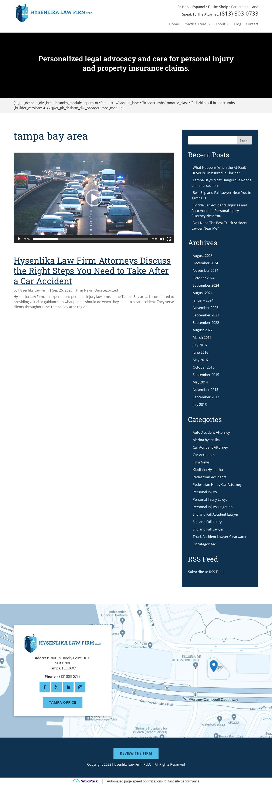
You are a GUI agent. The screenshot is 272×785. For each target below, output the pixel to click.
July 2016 (200, 345)
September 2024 (206, 285)
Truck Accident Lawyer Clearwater (220, 536)
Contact (252, 24)
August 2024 (202, 292)
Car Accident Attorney (210, 447)
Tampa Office (62, 702)
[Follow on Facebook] (45, 687)
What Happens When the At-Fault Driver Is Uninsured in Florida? (218, 170)
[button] (93, 197)
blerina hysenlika (206, 440)
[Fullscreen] (169, 239)
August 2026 (202, 255)
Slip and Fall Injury (207, 521)
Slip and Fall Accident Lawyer (215, 514)
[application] (94, 198)
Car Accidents (204, 454)
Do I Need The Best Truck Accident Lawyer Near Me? (219, 225)
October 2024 (203, 278)
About (220, 24)
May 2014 (200, 382)
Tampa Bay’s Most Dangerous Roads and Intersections (221, 183)
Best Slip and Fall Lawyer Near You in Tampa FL (221, 195)
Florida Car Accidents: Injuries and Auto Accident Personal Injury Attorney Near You (219, 210)
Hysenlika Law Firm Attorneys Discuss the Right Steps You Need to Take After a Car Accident (92, 270)
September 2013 (206, 397)
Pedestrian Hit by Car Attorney (217, 484)
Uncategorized (106, 290)
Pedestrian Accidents (210, 477)
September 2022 (206, 322)
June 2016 (200, 352)
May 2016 (200, 359)
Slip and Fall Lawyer (208, 529)
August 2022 (202, 330)
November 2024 (205, 270)
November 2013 (205, 389)
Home (174, 24)
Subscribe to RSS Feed (206, 571)
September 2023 (206, 315)
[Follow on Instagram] (80, 687)
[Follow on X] (56, 687)
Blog (237, 24)
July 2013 (200, 404)
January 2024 (203, 300)
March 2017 (202, 337)
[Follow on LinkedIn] (68, 687)
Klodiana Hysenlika (208, 469)
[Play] (19, 239)
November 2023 (205, 307)
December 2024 (205, 263)
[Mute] (162, 239)
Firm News (84, 290)
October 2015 (203, 367)
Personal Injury (205, 492)
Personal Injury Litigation (213, 507)
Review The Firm (136, 753)
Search (244, 140)
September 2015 (206, 374)
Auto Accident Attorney (211, 432)
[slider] (90, 239)
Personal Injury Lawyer (211, 499)
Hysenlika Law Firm (33, 290)
